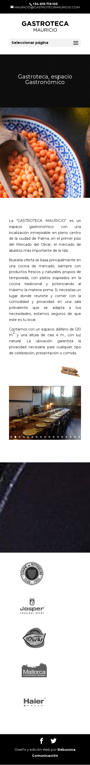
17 (79, 437)
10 (49, 437)
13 (62, 437)
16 (75, 437)
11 (53, 437)
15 (71, 437)
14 (66, 437)
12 (58, 437)
